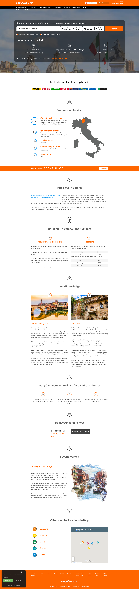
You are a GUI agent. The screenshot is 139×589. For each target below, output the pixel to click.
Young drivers (76, 7)
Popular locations (21, 7)
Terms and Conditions (79, 574)
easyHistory (54, 574)
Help (47, 574)
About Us (41, 574)
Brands (85, 7)
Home (17, 9)
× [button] (23, 572)
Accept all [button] (8, 580)
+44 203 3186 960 (58, 435)
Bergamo (44, 529)
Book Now (104, 168)
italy (22, 9)
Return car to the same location (28, 34)
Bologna (43, 535)
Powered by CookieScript (14, 585)
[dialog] (14, 578)
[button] (13, 584)
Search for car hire (80, 431)
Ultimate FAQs (105, 574)
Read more (5, 577)
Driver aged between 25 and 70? (52, 34)
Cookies (69, 574)
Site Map (89, 574)
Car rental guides (45, 7)
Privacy (62, 574)
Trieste (43, 548)
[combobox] (21, 572)
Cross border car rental (61, 7)
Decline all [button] (19, 580)
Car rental (34, 7)
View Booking (33, 574)
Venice (43, 554)
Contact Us (97, 574)
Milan (42, 542)
